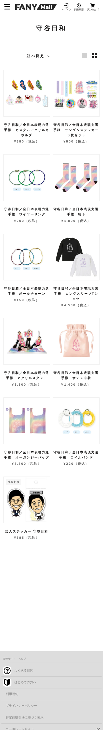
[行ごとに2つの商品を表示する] (94, 55)
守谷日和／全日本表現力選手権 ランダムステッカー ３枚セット (78, 130)
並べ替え (36, 55)
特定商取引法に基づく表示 (24, 717)
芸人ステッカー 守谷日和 (26, 531)
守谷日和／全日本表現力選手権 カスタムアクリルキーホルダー (26, 130)
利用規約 (12, 694)
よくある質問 (23, 670)
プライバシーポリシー (21, 706)
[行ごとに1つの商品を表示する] (84, 55)
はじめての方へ (25, 682)
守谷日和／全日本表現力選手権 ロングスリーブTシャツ (76, 293)
